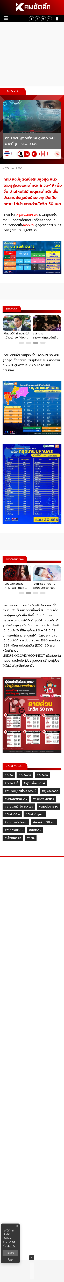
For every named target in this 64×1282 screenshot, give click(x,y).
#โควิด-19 (24, 775)
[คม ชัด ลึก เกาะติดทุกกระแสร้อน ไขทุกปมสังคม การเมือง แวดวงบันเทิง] (32, 8)
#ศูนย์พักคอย (50, 791)
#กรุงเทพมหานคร (43, 799)
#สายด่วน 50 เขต (44, 822)
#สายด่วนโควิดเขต (15, 822)
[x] (37, 18)
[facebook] (31, 18)
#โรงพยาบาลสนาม (15, 799)
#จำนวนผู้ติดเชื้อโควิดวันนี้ (20, 791)
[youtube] (43, 18)
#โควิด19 (42, 775)
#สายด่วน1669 (13, 830)
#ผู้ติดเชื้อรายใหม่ (34, 783)
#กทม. (31, 838)
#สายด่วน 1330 (48, 807)
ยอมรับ (10, 1253)
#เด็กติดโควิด (12, 838)
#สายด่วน (35, 830)
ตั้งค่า (10, 1259)
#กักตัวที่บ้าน (12, 814)
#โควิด (8, 775)
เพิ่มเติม (11, 1246)
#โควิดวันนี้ (11, 783)
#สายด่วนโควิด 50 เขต (18, 807)
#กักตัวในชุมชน (34, 814)
